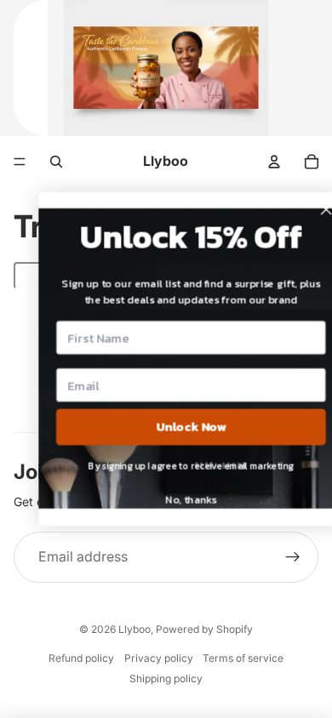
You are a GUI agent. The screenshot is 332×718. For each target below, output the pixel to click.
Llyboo (134, 629)
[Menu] (19, 161)
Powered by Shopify (204, 629)
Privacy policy (158, 658)
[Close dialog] (309, 209)
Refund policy (81, 658)
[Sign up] (293, 557)
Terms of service (243, 658)
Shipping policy (166, 678)
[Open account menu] (274, 161)
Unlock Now (174, 427)
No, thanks (174, 500)
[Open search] (56, 161)
